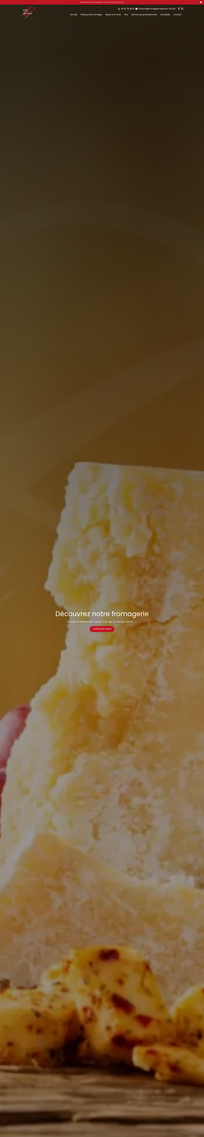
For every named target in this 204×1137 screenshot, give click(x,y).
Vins (126, 14)
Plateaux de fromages (91, 14)
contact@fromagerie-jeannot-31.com (157, 8)
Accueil (73, 14)
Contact (177, 14)
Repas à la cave (113, 14)
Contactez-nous (102, 629)
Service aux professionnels (144, 14)
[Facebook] (178, 8)
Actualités (165, 14)
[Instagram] (182, 8)
